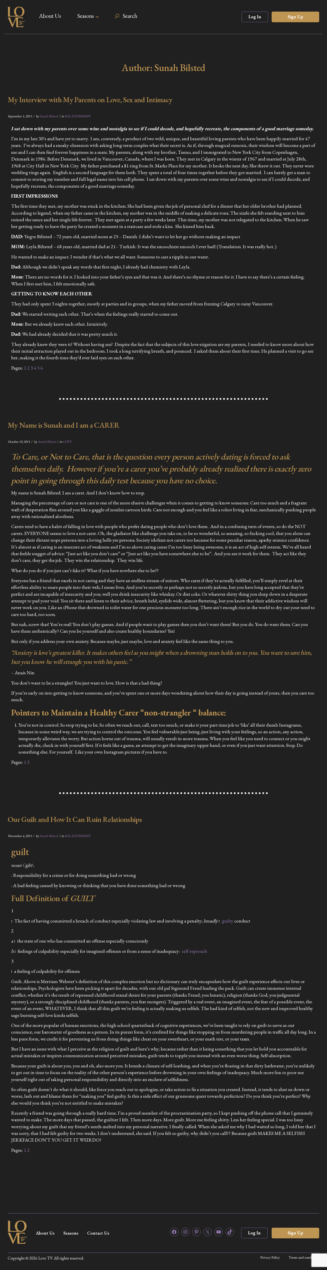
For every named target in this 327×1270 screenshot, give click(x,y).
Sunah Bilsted (49, 116)
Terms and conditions (304, 1257)
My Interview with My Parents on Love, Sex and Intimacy (90, 99)
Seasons (85, 16)
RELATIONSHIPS (77, 116)
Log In (254, 17)
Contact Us (98, 1233)
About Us (50, 16)
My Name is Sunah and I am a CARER (63, 425)
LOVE (67, 441)
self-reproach (194, 951)
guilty (227, 921)
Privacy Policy (270, 1257)
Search (130, 16)
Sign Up (295, 17)
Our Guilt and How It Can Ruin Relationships (75, 819)
